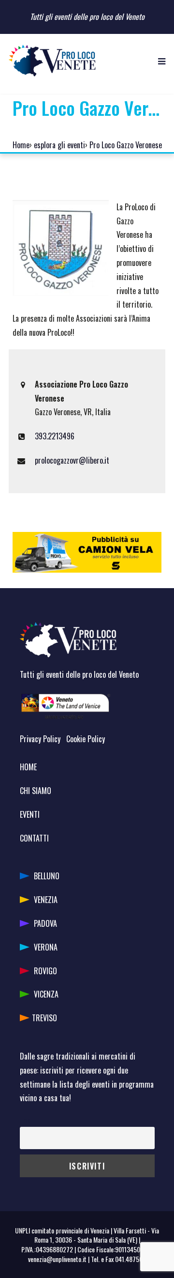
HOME (28, 767)
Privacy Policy (40, 739)
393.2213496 (54, 436)
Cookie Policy (85, 739)
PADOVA (45, 923)
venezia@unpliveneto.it (57, 1259)
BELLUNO (46, 876)
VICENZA (46, 994)
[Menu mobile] (161, 60)
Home (21, 145)
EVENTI (30, 814)
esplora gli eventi (59, 145)
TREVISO (44, 1018)
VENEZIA (46, 899)
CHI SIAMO (35, 790)
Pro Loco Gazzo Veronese (125, 145)
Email (27, 1120)
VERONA (46, 947)
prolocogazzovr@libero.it (72, 460)
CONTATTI (34, 838)
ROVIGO (45, 971)
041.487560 (130, 1259)
